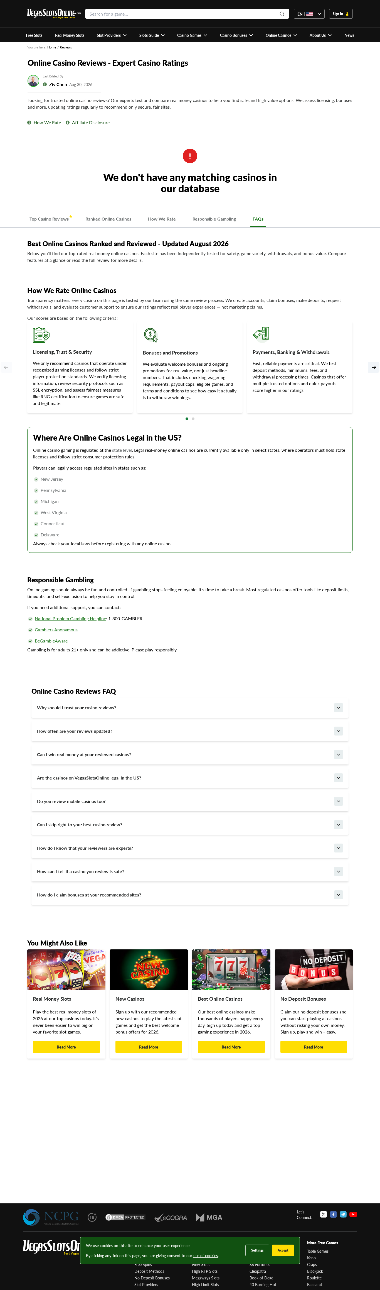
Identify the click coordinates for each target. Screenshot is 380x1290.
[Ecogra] (170, 1217)
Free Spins (143, 1264)
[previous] (6, 367)
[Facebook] (333, 1214)
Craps (312, 1264)
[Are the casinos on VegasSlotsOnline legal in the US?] (338, 777)
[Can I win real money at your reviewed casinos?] (338, 754)
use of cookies (205, 1255)
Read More (66, 1047)
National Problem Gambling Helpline (70, 618)
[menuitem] (112, 35)
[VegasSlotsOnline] (65, 1247)
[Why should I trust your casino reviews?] (338, 707)
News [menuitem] (349, 35)
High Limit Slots (205, 1284)
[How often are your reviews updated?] (338, 731)
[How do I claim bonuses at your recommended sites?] (338, 894)
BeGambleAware (51, 640)
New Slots (200, 1264)
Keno (311, 1257)
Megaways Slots (205, 1278)
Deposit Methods (149, 1271)
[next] (373, 367)
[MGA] (209, 1217)
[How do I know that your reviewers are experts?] (338, 848)
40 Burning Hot (263, 1284)
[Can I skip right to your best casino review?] (338, 824)
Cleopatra (258, 1271)
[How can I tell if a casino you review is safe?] (338, 871)
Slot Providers (146, 1284)
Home (51, 47)
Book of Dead (261, 1278)
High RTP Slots (205, 1271)
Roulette (314, 1278)
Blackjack (315, 1271)
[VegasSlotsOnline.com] (54, 14)
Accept (283, 1250)
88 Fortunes (260, 1264)
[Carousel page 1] (187, 418)
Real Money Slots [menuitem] (69, 35)
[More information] (29, 122)
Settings (257, 1250)
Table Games (318, 1251)
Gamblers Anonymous (56, 629)
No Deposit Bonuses (152, 1278)
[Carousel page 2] (193, 418)
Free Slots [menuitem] (34, 35)
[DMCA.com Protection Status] (125, 1217)
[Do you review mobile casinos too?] (338, 801)
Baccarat (314, 1284)
